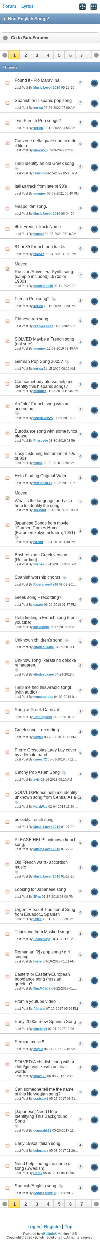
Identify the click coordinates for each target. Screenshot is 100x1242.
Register (52, 1226)
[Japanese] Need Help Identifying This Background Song (41, 1116)
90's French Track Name (38, 226)
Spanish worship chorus (37, 577)
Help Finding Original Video (41, 476)
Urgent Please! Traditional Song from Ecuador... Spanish (45, 912)
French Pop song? (32, 298)
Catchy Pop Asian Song (37, 772)
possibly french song (34, 819)
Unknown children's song (38, 640)
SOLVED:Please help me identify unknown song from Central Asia (46, 795)
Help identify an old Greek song (44, 163)
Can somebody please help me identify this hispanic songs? (44, 384)
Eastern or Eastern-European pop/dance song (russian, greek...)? (42, 979)
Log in (33, 1226)
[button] (14, 54)
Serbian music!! (29, 1041)
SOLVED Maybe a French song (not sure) (44, 341)
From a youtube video (35, 1001)
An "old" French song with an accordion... (42, 406)
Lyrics (27, 6)
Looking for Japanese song (40, 889)
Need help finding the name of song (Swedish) (43, 1166)
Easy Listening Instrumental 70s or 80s (45, 456)
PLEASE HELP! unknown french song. (46, 842)
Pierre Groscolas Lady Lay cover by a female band (45, 752)
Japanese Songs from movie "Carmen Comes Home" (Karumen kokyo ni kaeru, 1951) (45, 528)
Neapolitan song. (31, 206)
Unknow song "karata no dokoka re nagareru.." (45, 662)
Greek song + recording (37, 730)
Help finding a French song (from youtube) (46, 620)
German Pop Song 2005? (39, 361)
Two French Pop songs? (38, 120)
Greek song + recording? (38, 597)
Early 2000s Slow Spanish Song (45, 1021)
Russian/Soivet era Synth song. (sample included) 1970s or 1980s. (44, 276)
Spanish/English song (35, 1186)
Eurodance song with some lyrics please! (46, 433)
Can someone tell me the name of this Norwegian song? (44, 1091)
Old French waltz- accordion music (41, 864)
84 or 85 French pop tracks (40, 246)
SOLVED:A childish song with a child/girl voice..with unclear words (44, 1067)
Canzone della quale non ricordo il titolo (46, 143)
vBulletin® (49, 1234)
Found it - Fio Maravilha (37, 80)
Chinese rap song (31, 319)
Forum (9, 6)
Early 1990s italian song (37, 1143)
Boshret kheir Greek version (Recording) (41, 557)
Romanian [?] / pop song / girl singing (42, 954)
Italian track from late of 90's (41, 186)
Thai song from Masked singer (43, 932)
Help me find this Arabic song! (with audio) (43, 689)
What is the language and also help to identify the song (43, 503)
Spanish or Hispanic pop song (43, 100)
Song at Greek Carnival (37, 709)
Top (69, 1226)
